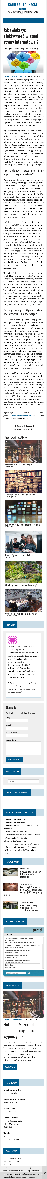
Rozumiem (33, 1177)
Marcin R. (12, 646)
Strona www (11, 732)
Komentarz (11, 740)
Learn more (21, 1177)
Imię (8, 717)
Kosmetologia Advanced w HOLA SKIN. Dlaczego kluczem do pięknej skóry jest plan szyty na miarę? (23, 891)
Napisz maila (9, 1136)
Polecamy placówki (13, 985)
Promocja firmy (32, 48)
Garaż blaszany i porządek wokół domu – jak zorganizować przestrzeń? (29, 908)
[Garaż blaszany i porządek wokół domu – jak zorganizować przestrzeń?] (10, 907)
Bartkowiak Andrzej (18, 76)
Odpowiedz (19, 649)
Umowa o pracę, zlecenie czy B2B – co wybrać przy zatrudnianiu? (30, 874)
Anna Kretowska (17, 1020)
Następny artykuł (22, 429)
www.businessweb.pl (21, 415)
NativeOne (23, 619)
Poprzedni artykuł (25, 426)
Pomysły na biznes (11, 1161)
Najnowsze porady (12, 861)
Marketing (19, 48)
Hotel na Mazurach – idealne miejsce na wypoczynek (20, 1030)
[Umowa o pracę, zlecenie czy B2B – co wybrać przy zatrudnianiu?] (10, 874)
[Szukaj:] (23, 781)
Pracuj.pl (7, 1164)
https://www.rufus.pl (12, 1158)
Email (8, 724)
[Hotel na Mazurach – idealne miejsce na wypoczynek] (23, 1016)
